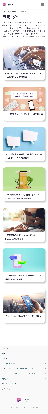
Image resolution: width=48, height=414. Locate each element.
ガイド (4, 358)
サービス (5, 348)
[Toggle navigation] (42, 4)
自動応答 (22, 11)
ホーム (4, 11)
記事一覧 (13, 11)
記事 (3, 353)
